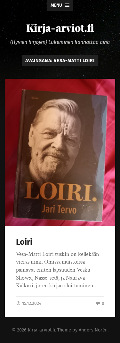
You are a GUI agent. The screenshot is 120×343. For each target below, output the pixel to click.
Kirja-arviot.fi (60, 27)
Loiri (24, 242)
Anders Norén (93, 330)
